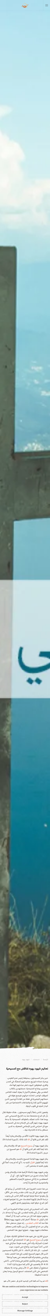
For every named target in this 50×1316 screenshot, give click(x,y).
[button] (46, 5)
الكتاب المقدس (32, 1223)
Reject (25, 1303)
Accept (25, 1297)
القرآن (32, 1162)
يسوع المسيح (26, 1145)
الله (29, 1139)
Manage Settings (25, 1310)
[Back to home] (25, 5)
